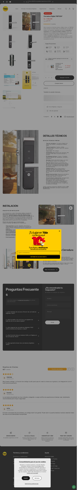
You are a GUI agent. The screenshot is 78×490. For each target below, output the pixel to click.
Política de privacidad (32, 473)
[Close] (59, 231)
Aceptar (26, 478)
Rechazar (37, 478)
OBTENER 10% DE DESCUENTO (38, 257)
